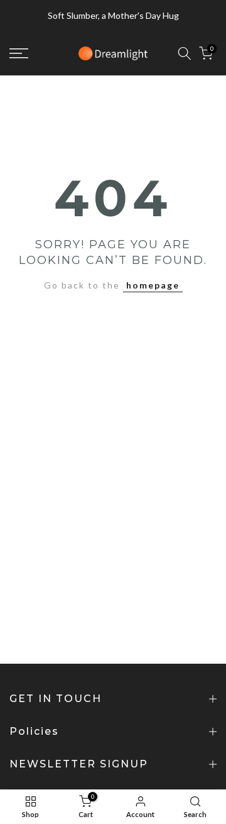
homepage (153, 285)
